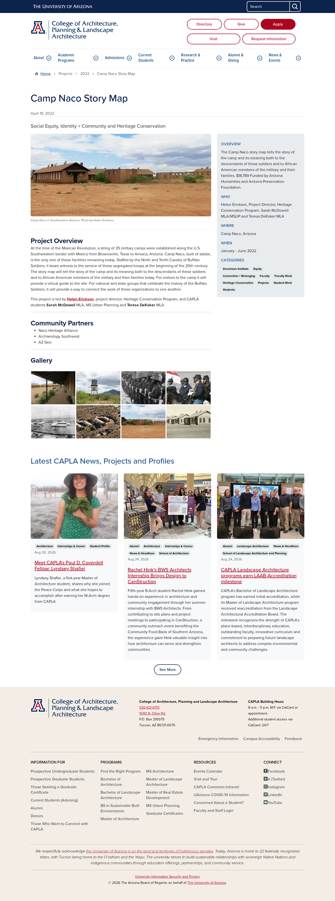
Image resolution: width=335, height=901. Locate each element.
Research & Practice (190, 57)
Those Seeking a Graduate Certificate (54, 790)
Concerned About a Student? (219, 802)
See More (167, 669)
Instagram (276, 787)
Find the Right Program (121, 771)
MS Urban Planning (163, 805)
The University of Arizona (206, 883)
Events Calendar (208, 771)
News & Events (275, 57)
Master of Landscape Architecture (164, 782)
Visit (213, 39)
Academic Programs (66, 57)
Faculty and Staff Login (213, 810)
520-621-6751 (149, 707)
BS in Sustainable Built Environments (120, 808)
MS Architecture (160, 771)
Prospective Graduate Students (57, 779)
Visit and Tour (205, 779)
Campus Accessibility (261, 738)
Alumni (37, 808)
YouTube (275, 802)
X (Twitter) (276, 779)
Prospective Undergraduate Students (62, 771)
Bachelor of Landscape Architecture (120, 795)
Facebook (276, 771)
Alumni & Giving (236, 57)
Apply (278, 24)
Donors (37, 816)
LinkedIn (275, 794)
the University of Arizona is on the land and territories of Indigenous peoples (149, 851)
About (39, 58)
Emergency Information (218, 738)
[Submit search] (295, 6)
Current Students (146, 57)
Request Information (268, 39)
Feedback (293, 738)
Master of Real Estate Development (164, 795)
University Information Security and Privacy (167, 877)
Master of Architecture (120, 818)
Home (45, 73)
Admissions (114, 58)
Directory (204, 24)
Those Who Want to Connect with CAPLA (59, 826)
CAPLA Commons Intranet (216, 787)
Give (241, 24)
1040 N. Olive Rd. (152, 713)
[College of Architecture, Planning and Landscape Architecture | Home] (74, 30)
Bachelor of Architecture (111, 782)
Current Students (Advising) (54, 800)
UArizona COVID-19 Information (221, 794)
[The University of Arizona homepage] (63, 6)
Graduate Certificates (164, 813)
